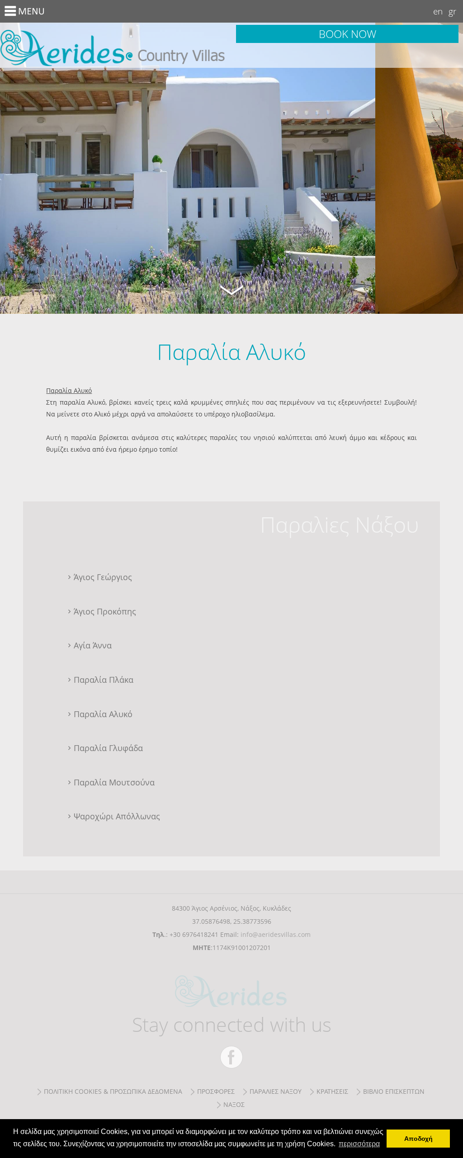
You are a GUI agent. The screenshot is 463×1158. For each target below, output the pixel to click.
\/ (231, 289)
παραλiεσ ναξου (276, 1091)
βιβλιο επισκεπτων (394, 1091)
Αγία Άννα (93, 645)
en (438, 11)
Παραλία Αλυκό (116, 45)
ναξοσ (234, 1104)
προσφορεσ (216, 1091)
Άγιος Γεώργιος (103, 577)
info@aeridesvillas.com (276, 934)
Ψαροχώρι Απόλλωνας (117, 816)
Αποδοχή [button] (418, 1138)
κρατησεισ (332, 1091)
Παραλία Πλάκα (103, 679)
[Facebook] (231, 1057)
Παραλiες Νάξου (339, 524)
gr (452, 11)
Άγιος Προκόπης (105, 611)
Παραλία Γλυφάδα (108, 747)
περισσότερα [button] (359, 1144)
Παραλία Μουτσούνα (114, 782)
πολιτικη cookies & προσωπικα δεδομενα (113, 1091)
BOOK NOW (347, 33)
